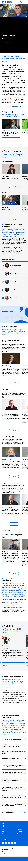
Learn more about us (14, 106)
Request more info (14, 859)
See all (14, 141)
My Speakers (20, 831)
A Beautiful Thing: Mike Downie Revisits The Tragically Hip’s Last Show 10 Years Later (11, 134)
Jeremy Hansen (6, 207)
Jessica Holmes (6, 459)
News (3, 831)
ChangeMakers (5, 853)
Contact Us (14, 318)
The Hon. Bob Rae (7, 507)
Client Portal (19, 833)
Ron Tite (4, 412)
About (3, 829)
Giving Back (19, 829)
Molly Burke (5, 176)
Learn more (7, 42)
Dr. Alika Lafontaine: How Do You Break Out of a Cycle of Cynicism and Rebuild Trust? (10, 553)
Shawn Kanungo (6, 366)
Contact (4, 833)
